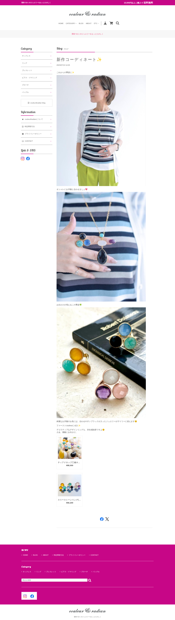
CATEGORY (70, 23)
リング (24, 63)
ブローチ (25, 85)
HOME (60, 23)
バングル (25, 92)
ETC (95, 23)
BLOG (81, 23)
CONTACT (95, 555)
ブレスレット (27, 70)
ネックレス (26, 56)
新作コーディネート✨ (79, 59)
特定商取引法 (59, 555)
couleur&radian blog (37, 103)
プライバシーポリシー (77, 555)
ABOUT (89, 23)
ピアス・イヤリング (29, 78)
